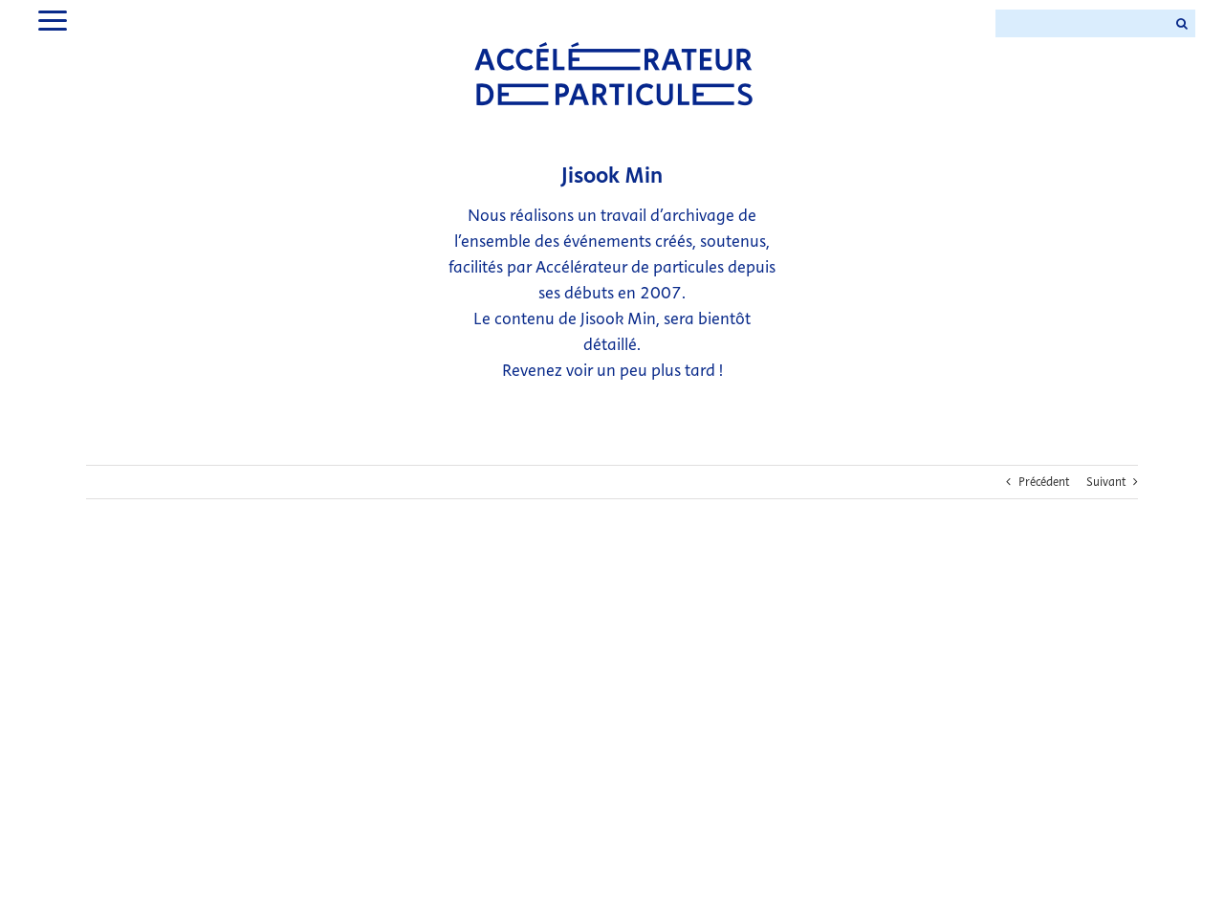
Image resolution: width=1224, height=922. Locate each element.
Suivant (1106, 482)
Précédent (1043, 482)
